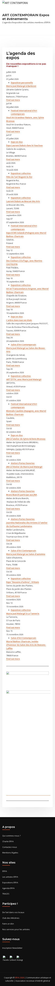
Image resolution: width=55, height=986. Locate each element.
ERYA (4, 871)
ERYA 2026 (20, 977)
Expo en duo (17, 141)
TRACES (5, 893)
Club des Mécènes (10, 918)
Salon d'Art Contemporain (23, 344)
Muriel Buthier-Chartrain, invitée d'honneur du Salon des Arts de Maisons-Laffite (26, 645)
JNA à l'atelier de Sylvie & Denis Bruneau (25, 438)
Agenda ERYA (8, 888)
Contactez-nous (9, 847)
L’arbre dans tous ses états (19, 320)
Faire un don (8, 923)
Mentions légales (10, 852)
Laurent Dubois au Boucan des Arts (23, 201)
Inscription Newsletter (12, 948)
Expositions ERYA (10, 882)
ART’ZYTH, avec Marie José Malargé (23, 379)
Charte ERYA (8, 841)
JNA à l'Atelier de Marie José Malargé (24, 466)
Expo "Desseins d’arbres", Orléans (22, 582)
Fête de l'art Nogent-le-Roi (19, 176)
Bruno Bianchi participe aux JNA (21, 494)
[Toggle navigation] (48, 30)
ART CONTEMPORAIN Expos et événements (25, 17)
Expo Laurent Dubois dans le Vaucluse (24, 145)
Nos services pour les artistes (16, 929)
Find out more (13, 100)
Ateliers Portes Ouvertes (23, 463)
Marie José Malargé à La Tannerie (22, 613)
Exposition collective (21, 173)
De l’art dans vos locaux (13, 912)
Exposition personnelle (22, 82)
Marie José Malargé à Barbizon (21, 86)
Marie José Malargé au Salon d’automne (25, 554)
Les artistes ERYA (10, 876)
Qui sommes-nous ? (11, 835)
